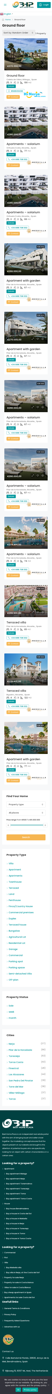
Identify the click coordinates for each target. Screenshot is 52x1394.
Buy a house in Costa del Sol (18, 1213)
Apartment (15, 869)
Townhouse (15, 881)
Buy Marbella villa (13, 1267)
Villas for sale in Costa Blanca (17, 1287)
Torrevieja (14, 1056)
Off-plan (13, 979)
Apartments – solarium (23, 144)
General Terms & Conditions (17, 1308)
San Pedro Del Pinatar (21, 1080)
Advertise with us (12, 1327)
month (12, 1017)
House (7, 1203)
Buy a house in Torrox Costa (18, 1238)
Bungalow (14, 930)
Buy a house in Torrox (15, 1233)
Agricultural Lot (17, 936)
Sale (11, 1005)
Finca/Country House (21, 906)
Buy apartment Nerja (15, 1178)
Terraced (14, 887)
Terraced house (17, 924)
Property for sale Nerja (14, 1277)
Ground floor (15, 76)
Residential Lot (17, 943)
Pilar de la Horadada (20, 1049)
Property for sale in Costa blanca (19, 1282)
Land (11, 894)
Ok (18, 1390)
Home (8, 19)
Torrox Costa (16, 1062)
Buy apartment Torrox (16, 1193)
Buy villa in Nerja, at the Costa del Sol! (23, 1272)
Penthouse (15, 900)
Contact (14, 97)
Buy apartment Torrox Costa (19, 1198)
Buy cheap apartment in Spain (17, 1292)
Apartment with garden (23, 281)
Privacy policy (30, 1390)
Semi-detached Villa (20, 973)
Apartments (15, 875)
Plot (6, 1257)
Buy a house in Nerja (15, 1223)
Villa (11, 863)
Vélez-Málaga (16, 1092)
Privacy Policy (10, 1314)
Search (26, 837)
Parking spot (16, 961)
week (11, 1011)
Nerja (12, 1043)
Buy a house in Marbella (16, 1218)
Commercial (16, 955)
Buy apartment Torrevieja (17, 1188)
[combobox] (23, 33)
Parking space (17, 967)
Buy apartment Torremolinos (19, 1183)
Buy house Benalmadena (17, 1208)
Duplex (12, 918)
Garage (13, 949)
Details (11, 86)
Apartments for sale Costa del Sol (19, 1297)
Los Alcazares (16, 1074)
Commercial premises (21, 912)
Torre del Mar (16, 1086)
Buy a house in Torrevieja (17, 1228)
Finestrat (14, 1068)
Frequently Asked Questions (16, 1320)
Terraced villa (16, 622)
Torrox (12, 1098)
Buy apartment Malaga (16, 1173)
